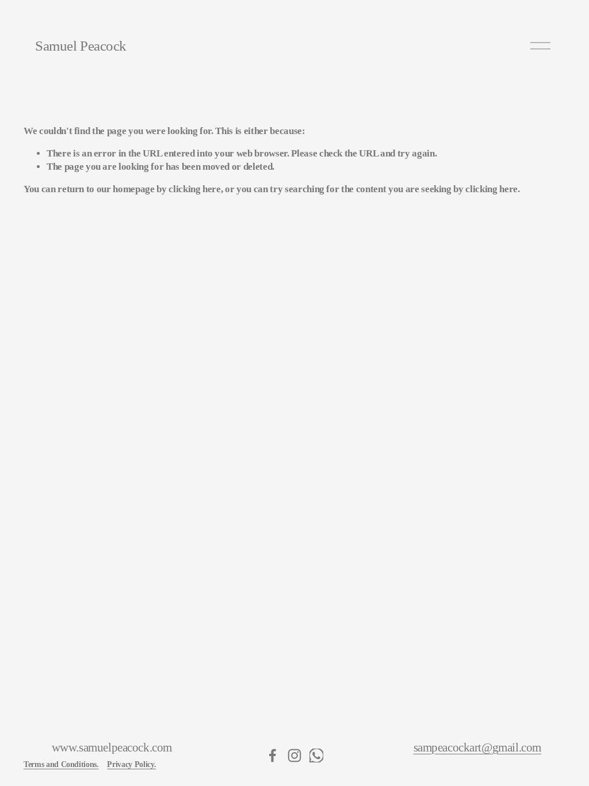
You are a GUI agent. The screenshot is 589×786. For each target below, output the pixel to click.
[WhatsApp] (316, 755)
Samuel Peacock (80, 46)
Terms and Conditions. (61, 764)
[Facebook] (273, 755)
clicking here (195, 189)
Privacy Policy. (131, 764)
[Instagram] (294, 755)
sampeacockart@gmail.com (477, 747)
